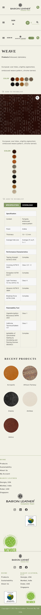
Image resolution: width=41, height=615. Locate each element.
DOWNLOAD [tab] (27, 205)
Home (4, 573)
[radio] (14, 152)
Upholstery (22, 57)
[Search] (37, 22)
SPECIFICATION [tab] (12, 205)
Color (7, 151)
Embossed (13, 57)
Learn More (11, 373)
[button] (3, 7)
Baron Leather (8, 478)
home (3, 459)
